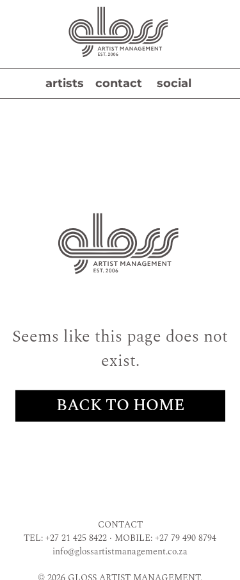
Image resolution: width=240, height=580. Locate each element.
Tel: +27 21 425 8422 (65, 538)
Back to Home (120, 406)
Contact (118, 83)
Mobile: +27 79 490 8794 (165, 538)
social (174, 83)
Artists (64, 83)
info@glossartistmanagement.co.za (120, 551)
